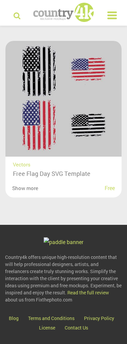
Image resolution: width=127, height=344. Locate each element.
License (47, 327)
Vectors (21, 164)
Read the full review (88, 292)
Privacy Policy (99, 318)
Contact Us (76, 327)
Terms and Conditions (51, 318)
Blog (14, 318)
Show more (25, 188)
